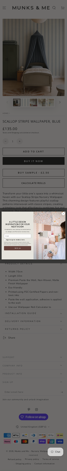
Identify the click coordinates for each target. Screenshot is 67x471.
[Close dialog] (63, 213)
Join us (17, 248)
